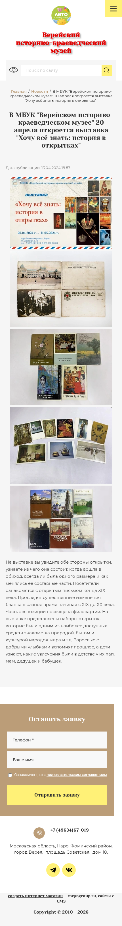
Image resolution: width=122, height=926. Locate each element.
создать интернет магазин (35, 895)
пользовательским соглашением (77, 775)
